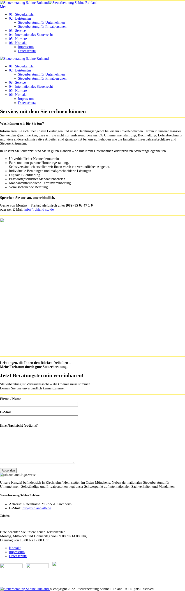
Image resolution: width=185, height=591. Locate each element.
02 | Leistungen (20, 18)
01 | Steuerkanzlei (21, 14)
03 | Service (17, 30)
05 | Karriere (18, 39)
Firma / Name (10, 399)
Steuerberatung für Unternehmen (41, 22)
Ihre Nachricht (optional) (19, 425)
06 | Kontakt (18, 43)
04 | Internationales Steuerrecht (31, 35)
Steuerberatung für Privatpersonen (42, 26)
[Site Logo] (48, 3)
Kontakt (15, 548)
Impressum (26, 47)
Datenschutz (27, 51)
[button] (4, 7)
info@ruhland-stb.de (39, 209)
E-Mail (5, 412)
